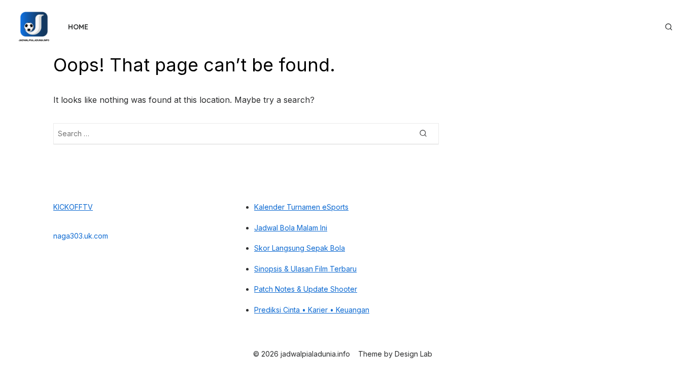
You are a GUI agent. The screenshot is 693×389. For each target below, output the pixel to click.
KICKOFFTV (73, 207)
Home (78, 26)
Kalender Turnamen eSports (301, 207)
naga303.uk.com (80, 235)
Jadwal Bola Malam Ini (290, 227)
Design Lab (413, 353)
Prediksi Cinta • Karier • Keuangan (311, 309)
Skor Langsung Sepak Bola (299, 248)
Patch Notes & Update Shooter (305, 289)
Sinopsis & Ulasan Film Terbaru (305, 268)
